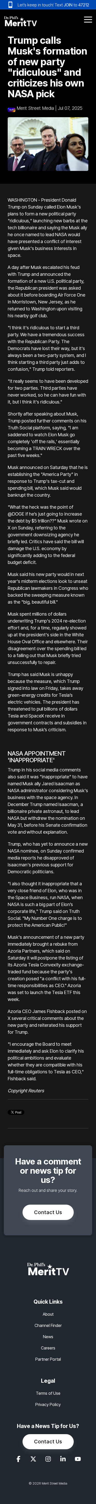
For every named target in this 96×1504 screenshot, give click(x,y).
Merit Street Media (35, 108)
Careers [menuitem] (48, 1347)
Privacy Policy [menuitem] (48, 1404)
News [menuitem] (48, 1336)
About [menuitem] (48, 1314)
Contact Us (48, 1212)
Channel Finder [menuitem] (48, 1325)
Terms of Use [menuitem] (48, 1393)
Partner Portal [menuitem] (48, 1359)
